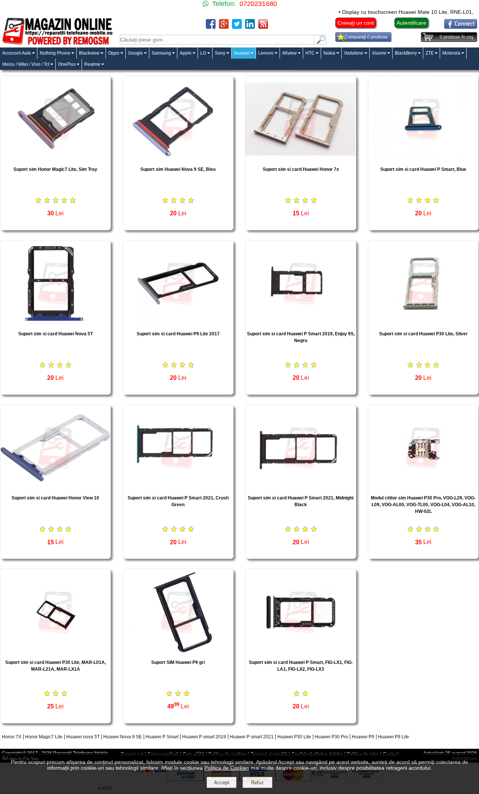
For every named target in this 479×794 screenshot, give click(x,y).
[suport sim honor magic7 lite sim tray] (55, 158)
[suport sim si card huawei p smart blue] (423, 158)
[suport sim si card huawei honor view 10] (55, 487)
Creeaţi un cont (356, 23)
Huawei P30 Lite (294, 736)
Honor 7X (11, 736)
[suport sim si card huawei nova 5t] (55, 323)
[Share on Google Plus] (224, 27)
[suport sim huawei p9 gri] (178, 651)
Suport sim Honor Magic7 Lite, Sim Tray (55, 169)
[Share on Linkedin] (250, 27)
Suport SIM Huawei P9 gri (178, 662)
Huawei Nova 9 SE (122, 736)
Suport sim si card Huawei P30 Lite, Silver (423, 333)
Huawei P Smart (162, 736)
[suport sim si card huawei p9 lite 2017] (178, 323)
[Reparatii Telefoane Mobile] (57, 44)
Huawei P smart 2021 (252, 736)
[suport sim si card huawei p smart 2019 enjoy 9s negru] (300, 323)
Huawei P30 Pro (331, 736)
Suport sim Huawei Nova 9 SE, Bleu (178, 169)
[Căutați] (320, 42)
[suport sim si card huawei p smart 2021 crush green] (178, 487)
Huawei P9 (363, 736)
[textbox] (217, 39)
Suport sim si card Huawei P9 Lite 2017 (178, 333)
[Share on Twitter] (237, 27)
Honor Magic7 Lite (43, 736)
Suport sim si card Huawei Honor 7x (301, 169)
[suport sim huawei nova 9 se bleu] (178, 158)
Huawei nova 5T (83, 736)
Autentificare (411, 23)
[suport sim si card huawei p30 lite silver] (423, 323)
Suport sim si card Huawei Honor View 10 (55, 498)
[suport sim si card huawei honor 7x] (300, 158)
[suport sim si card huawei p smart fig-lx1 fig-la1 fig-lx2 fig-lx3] (300, 651)
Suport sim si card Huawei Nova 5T (55, 333)
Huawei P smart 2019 (204, 736)
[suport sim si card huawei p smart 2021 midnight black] (300, 487)
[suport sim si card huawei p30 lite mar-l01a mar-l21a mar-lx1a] (55, 651)
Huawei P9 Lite (393, 736)
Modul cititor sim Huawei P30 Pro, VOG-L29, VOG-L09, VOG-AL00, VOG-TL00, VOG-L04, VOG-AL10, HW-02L (423, 504)
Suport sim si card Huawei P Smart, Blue (423, 169)
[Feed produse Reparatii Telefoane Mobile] (263, 27)
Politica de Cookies (226, 768)
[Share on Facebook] (211, 27)
